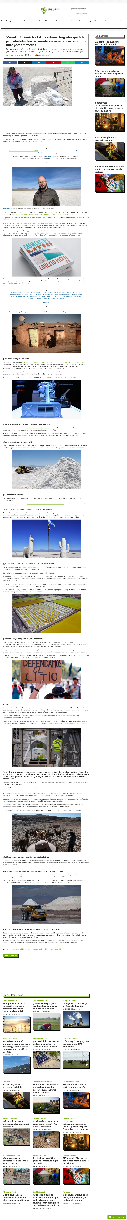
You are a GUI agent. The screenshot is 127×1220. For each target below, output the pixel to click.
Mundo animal (110, 21)
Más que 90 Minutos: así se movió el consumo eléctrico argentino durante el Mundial (15, 1007)
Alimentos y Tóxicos (10, 1192)
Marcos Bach (44, 55)
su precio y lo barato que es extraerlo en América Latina (37, 223)
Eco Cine (82, 21)
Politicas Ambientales (11, 1155)
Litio (46, 949)
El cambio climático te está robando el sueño (74, 1085)
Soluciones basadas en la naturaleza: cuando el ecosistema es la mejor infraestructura (45, 1088)
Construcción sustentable (65, 21)
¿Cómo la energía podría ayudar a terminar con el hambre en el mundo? (45, 1006)
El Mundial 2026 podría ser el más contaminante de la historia (76, 1161)
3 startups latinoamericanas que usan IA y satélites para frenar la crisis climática (76, 1125)
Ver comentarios (10, 955)
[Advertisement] (46, 118)
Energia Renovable (17, 949)
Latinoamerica (38, 949)
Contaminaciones (69, 1155)
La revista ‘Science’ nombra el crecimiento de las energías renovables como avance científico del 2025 (16, 1046)
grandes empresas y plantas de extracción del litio (63, 377)
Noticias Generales (10, 1119)
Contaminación (30, 21)
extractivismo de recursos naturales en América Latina (58, 233)
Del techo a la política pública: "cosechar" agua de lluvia (45, 1161)
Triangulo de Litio (55, 949)
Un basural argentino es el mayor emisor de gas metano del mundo (75, 1197)
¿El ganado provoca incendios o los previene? (16, 1122)
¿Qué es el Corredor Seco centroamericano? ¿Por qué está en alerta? (45, 1124)
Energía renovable (13, 21)
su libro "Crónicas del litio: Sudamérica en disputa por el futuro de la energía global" (42, 214)
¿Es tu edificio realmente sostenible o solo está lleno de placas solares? (46, 1044)
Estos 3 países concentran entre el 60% (23, 151)
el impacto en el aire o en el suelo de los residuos (45, 504)
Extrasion (28, 949)
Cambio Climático (46, 21)
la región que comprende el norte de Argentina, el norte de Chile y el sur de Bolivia (54, 362)
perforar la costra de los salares (37, 428)
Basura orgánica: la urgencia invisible (13, 1085)
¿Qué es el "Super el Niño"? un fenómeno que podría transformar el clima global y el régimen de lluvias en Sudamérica (46, 1200)
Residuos (6, 1082)
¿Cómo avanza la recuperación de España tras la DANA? (15, 1161)
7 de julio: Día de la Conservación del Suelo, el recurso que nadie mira (16, 1197)
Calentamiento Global (71, 1082)
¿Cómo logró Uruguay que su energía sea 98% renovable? (76, 1044)
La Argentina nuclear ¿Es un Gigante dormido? (76, 1004)
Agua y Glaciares (95, 21)
